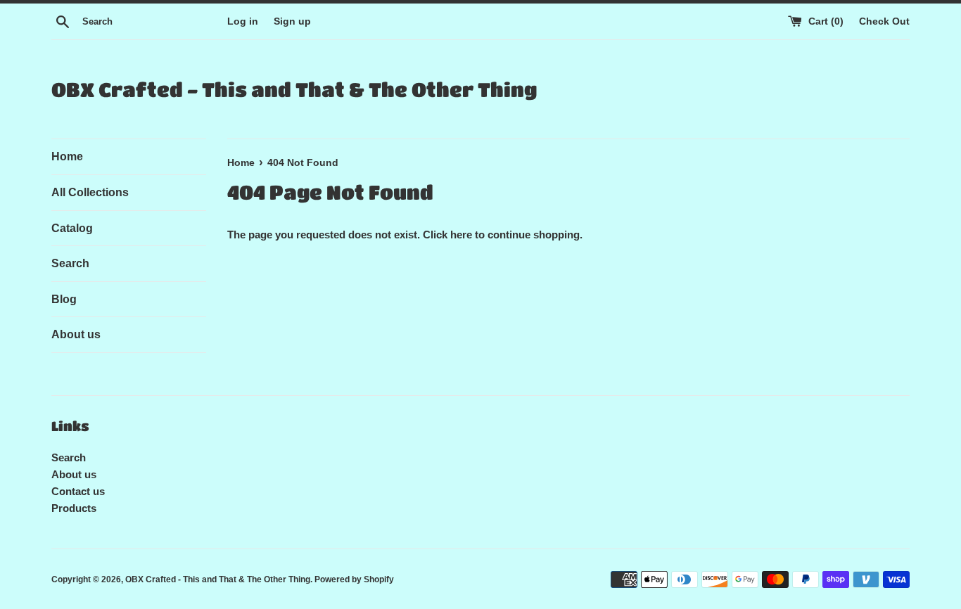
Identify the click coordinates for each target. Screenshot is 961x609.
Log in (242, 21)
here (461, 235)
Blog (64, 299)
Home (67, 156)
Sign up (292, 21)
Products (73, 508)
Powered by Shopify (354, 579)
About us (76, 334)
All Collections (90, 192)
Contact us (78, 491)
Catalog (72, 228)
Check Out (884, 21)
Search (70, 263)
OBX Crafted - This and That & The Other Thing (294, 89)
